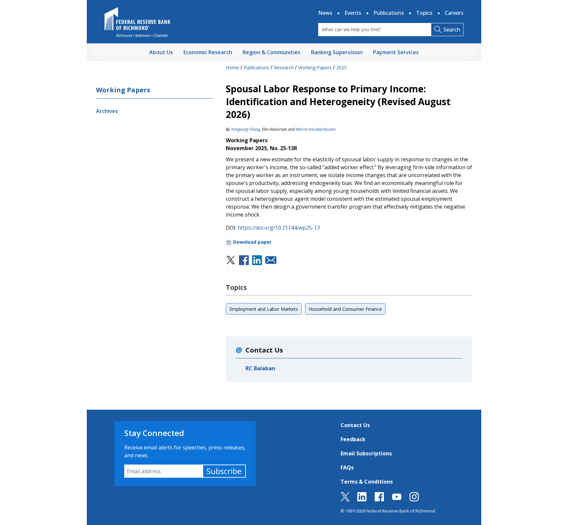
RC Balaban (260, 368)
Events (352, 12)
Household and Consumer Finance (345, 309)
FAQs (347, 467)
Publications (388, 12)
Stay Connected (154, 432)
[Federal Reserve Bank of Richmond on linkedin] (362, 499)
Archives (107, 111)
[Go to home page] (137, 22)
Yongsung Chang (245, 129)
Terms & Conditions (367, 481)
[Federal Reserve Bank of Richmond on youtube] (396, 499)
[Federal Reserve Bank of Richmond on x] (345, 499)
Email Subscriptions (366, 453)
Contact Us (355, 425)
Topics (424, 12)
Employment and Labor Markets (263, 309)
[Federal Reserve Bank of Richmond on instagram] (414, 499)
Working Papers (123, 89)
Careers (454, 12)
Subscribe (224, 471)
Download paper (252, 242)
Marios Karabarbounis (316, 129)
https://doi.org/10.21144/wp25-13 (279, 227)
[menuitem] (161, 52)
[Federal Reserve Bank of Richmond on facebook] (379, 499)
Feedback (353, 439)
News (325, 12)
